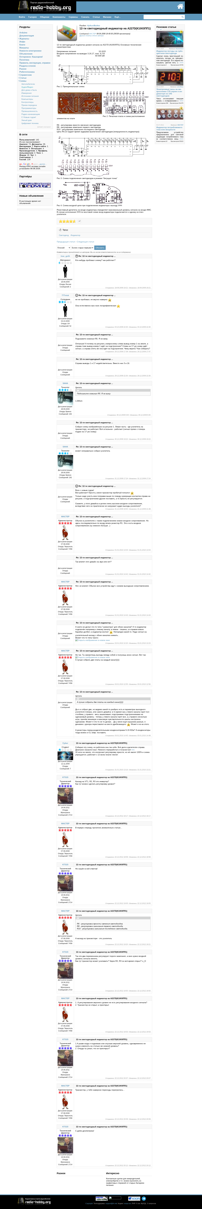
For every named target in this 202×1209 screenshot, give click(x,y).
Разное (22, 69)
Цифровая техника (29, 123)
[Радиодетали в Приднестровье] (35, 184)
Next (160, 29)
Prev (157, 29)
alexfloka (180, 87)
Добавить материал (44, 127)
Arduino (23, 32)
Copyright (89, 1203)
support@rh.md (111, 1203)
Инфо (22, 41)
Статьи (22, 78)
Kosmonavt (179, 48)
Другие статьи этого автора (91, 36)
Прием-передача (29, 105)
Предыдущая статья (66, 242)
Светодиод (64, 235)
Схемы (22, 81)
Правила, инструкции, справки (34, 63)
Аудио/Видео (27, 87)
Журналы (24, 38)
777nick (65, 295)
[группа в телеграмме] (144, 1199)
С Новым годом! (28, 117)
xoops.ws (127, 1203)
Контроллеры (27, 102)
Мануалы (24, 48)
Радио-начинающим (30, 114)
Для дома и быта (29, 90)
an (20, 164)
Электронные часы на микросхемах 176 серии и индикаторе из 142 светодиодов (169, 92)
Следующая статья (85, 242)
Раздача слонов (27, 66)
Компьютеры (27, 99)
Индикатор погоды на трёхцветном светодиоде (169, 52)
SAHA (65, 383)
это (133, 750)
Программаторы (28, 108)
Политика (24, 60)
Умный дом (26, 120)
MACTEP (92, 34)
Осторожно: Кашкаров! (31, 57)
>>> (181, 62)
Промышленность (29, 111)
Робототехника (26, 72)
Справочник (25, 75)
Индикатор (75, 235)
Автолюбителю (28, 84)
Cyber (65, 743)
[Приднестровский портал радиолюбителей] (180, 8)
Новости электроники (30, 51)
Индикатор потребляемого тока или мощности (169, 128)
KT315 (65, 777)
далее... (43, 164)
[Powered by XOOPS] (134, 1199)
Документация (26, 35)
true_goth (65, 256)
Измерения (26, 93)
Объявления (25, 54)
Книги (22, 45)
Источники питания (30, 96)
